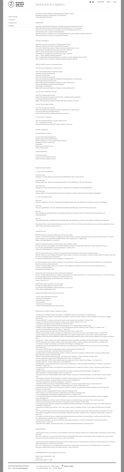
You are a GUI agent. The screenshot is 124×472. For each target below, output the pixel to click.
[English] (90, 2)
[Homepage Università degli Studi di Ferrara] (22, 4)
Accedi (114, 1)
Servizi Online (101, 1)
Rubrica (108, 1)
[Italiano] (93, 2)
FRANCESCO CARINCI (50, 4)
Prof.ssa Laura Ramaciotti (20, 468)
